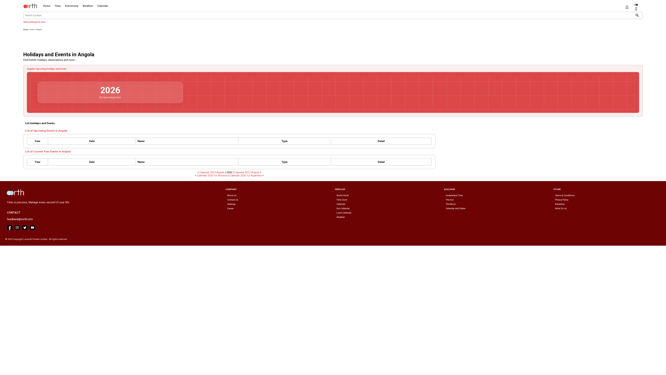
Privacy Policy (561, 199)
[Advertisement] (333, 40)
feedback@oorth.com (20, 219)
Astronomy (71, 5)
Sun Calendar (343, 208)
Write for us (561, 208)
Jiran (42, 22)
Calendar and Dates (455, 208)
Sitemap (231, 204)
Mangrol (35, 22)
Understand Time (454, 195)
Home (46, 5)
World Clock (342, 195)
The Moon (451, 204)
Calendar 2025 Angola (211, 172)
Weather (88, 5)
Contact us (232, 199)
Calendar (102, 5)
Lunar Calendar (343, 212)
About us (231, 195)
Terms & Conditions (565, 195)
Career (230, 208)
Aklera (26, 22)
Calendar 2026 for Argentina (246, 175)
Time (57, 5)
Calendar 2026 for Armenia (212, 175)
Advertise (560, 204)
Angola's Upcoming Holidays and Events (46, 69)
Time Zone (341, 199)
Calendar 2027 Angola (246, 172)
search (637, 15)
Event (32, 30)
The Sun (450, 199)
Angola (39, 30)
